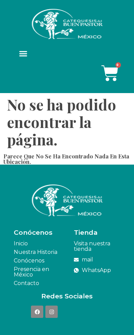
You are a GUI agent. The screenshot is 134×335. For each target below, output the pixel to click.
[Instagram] (51, 312)
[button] (23, 53)
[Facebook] (37, 312)
